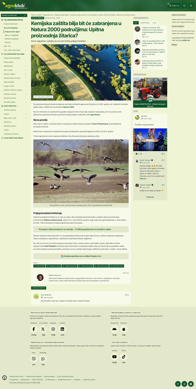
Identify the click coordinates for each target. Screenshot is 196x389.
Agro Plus (7, 46)
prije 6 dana (147, 118)
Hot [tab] (136, 23)
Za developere (50, 379)
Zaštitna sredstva (10, 110)
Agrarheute (95, 115)
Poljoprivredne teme (11, 24)
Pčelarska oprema (10, 94)
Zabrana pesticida (86, 266)
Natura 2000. (68, 107)
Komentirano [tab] (144, 23)
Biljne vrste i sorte (10, 118)
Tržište (6, 130)
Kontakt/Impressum (64, 379)
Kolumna (7, 42)
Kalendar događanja (11, 39)
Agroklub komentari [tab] (39, 288)
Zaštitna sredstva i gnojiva (13, 90)
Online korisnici (178, 26)
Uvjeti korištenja (37, 379)
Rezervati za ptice (102, 266)
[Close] (184, 5)
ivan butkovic (46, 295)
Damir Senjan (145, 160)
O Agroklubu (13, 379)
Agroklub (28, 383)
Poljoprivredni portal (16, 376)
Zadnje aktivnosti (179, 15)
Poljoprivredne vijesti (62, 15)
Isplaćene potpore (10, 126)
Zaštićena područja (70, 266)
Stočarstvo (7, 122)
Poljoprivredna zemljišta (12, 58)
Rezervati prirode (117, 266)
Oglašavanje (25, 379)
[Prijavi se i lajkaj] (178, 384)
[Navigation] (191, 5)
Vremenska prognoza (11, 134)
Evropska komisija (54, 266)
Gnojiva (6, 114)
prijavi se (186, 40)
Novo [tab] (154, 23)
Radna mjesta (8, 62)
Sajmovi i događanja (11, 35)
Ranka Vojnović (55, 275)
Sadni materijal (9, 82)
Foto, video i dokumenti (12, 50)
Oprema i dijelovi (9, 74)
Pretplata (77, 379)
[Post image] (150, 140)
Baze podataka (10, 106)
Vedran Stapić (145, 185)
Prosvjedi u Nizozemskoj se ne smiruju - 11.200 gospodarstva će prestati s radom (75, 229)
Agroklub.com (48, 15)
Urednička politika (89, 379)
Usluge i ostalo (9, 86)
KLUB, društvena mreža (13, 138)
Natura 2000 (40, 266)
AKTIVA (144, 116)
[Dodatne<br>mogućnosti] (191, 384)
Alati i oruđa (8, 70)
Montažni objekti (9, 102)
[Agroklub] (14, 5)
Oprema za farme (10, 98)
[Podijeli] (184, 384)
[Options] (163, 117)
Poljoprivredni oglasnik (14, 54)
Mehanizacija (8, 66)
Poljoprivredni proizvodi (12, 78)
